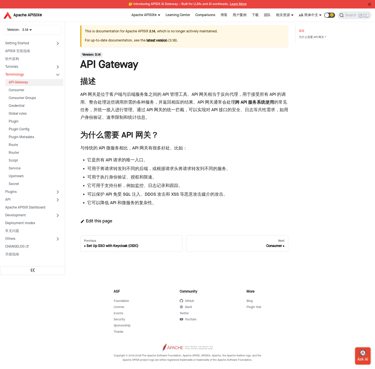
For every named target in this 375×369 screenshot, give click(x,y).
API (7, 200)
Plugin (13, 121)
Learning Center (178, 15)
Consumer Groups (22, 98)
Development (15, 215)
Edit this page (99, 221)
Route (13, 145)
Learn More (238, 4)
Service (15, 168)
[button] (329, 15)
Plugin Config (19, 129)
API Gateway (18, 82)
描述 (301, 31)
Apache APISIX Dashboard (25, 207)
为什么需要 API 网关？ (313, 37)
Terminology (14, 75)
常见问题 (12, 231)
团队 (267, 15)
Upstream (16, 176)
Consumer (16, 90)
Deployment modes (20, 223)
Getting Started (17, 43)
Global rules (18, 114)
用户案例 (240, 15)
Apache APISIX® (144, 15)
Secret (14, 184)
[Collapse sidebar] (32, 270)
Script (13, 161)
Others (10, 239)
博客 (223, 15)
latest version (156, 40)
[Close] (369, 4)
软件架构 (12, 59)
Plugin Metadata (21, 137)
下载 (255, 15)
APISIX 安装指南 (17, 51)
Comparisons (205, 15)
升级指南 (12, 254)
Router (14, 153)
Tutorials (11, 67)
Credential (17, 106)
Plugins (11, 192)
